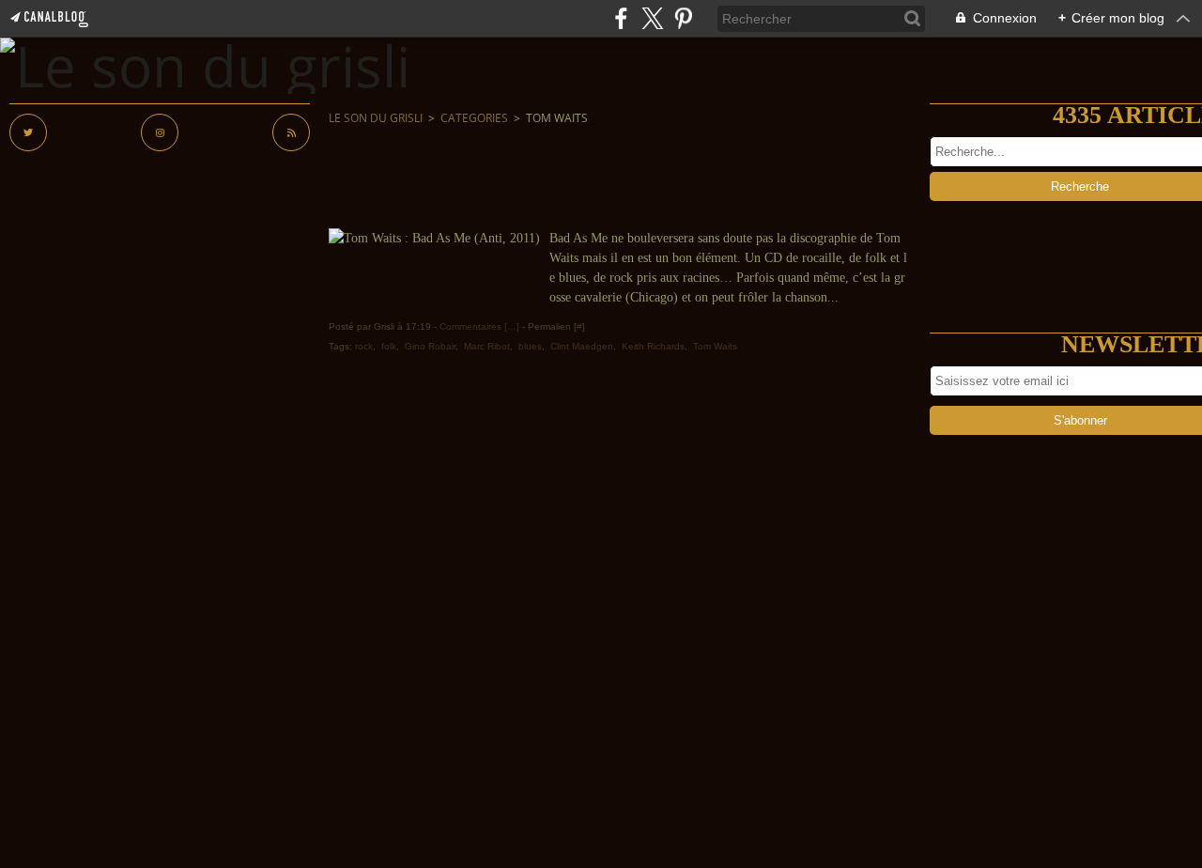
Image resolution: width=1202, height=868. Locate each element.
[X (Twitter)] (652, 18)
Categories (474, 118)
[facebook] (621, 18)
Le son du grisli (376, 118)
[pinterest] (683, 18)
